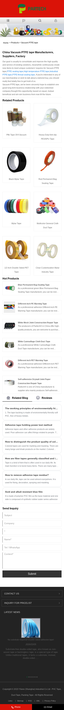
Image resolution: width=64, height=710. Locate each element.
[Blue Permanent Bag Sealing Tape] (9, 288)
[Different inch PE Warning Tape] (9, 307)
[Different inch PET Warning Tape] (9, 364)
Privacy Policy (50, 701)
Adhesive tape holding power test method (28, 425)
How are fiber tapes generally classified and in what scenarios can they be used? (32, 458)
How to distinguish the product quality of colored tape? (32, 441)
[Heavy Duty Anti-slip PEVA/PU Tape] (47, 117)
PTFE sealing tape (15, 71)
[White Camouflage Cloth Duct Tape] (9, 345)
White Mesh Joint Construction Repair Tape (38, 323)
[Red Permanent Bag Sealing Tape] (47, 161)
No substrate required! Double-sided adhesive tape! (31, 640)
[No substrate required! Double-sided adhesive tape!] (30, 628)
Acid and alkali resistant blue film (24, 491)
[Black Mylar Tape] (16, 161)
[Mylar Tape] (16, 205)
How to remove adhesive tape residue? (27, 475)
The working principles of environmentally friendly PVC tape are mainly (32, 408)
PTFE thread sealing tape (23, 75)
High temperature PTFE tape (36, 71)
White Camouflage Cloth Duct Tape (34, 341)
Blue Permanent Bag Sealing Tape (34, 285)
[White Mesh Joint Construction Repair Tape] (9, 326)
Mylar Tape (16, 223)
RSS (30, 701)
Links (10, 701)
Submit (32, 573)
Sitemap (20, 701)
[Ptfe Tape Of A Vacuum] (16, 117)
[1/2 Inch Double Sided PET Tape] (16, 250)
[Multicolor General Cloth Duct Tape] (47, 205)
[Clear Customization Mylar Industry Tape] (47, 250)
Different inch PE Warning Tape (32, 304)
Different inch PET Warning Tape (33, 360)
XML (38, 701)
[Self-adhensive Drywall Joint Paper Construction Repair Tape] (9, 382)
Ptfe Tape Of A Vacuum (16, 135)
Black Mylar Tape (16, 179)
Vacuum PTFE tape (29, 43)
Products (15, 43)
